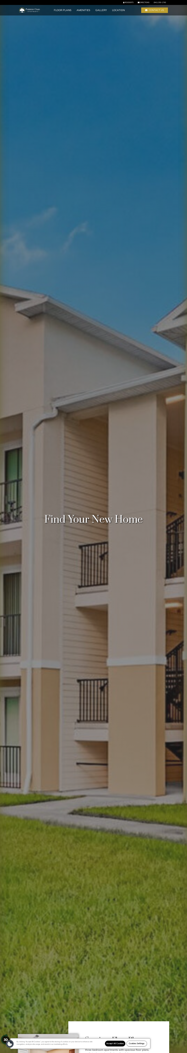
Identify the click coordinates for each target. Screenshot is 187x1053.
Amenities (83, 10)
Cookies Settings (137, 1043)
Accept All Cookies (115, 1043)
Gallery (101, 10)
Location (118, 10)
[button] (154, 10)
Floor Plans (62, 10)
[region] (80, 1043)
